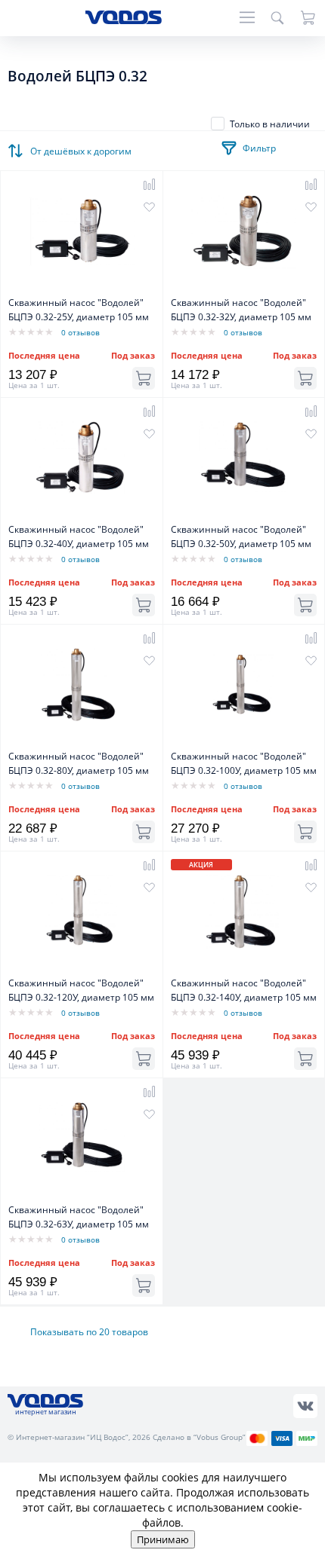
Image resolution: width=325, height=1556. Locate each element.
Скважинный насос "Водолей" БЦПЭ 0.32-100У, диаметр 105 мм (244, 763)
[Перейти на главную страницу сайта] (123, 20)
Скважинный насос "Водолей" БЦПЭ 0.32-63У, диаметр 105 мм (78, 1216)
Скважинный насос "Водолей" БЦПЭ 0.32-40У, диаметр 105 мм (78, 536)
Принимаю (163, 1539)
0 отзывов (80, 332)
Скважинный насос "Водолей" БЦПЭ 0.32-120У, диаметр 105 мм (81, 990)
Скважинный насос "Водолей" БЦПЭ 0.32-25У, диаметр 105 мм (78, 309)
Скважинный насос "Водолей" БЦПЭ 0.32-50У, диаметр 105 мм (241, 536)
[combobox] (83, 146)
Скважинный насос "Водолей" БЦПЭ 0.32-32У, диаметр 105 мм (241, 309)
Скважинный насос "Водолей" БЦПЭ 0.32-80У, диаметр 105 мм (78, 763)
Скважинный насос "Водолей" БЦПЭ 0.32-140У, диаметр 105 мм (244, 990)
